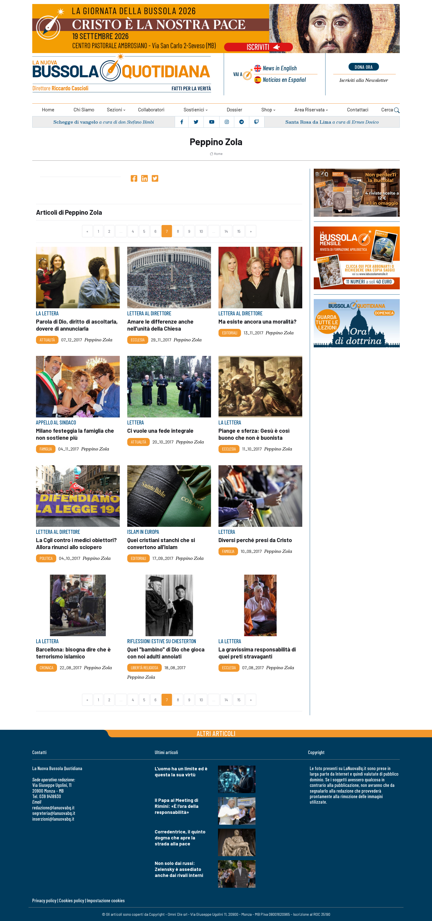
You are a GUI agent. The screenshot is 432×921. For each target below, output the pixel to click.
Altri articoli (216, 733)
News (280, 68)
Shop (267, 109)
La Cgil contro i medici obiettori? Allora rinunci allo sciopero (76, 543)
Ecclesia (137, 339)
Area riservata (309, 109)
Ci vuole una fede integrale (160, 430)
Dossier (234, 109)
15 (238, 231)
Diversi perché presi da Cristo (255, 539)
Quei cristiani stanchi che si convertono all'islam (161, 543)
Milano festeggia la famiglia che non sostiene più (75, 434)
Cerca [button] (387, 109)
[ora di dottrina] (357, 323)
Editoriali (229, 332)
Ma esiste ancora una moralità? (257, 321)
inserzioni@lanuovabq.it (53, 819)
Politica (46, 558)
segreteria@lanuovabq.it (53, 813)
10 (201, 231)
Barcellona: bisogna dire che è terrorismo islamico (73, 653)
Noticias (284, 79)
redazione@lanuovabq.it (53, 807)
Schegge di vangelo (75, 121)
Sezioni (114, 109)
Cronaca (46, 667)
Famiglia (46, 449)
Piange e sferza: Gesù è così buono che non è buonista (254, 434)
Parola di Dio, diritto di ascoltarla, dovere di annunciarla (77, 325)
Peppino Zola (98, 339)
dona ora (364, 67)
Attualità (47, 339)
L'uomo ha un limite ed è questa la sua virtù (181, 771)
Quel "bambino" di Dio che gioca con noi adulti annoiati (165, 653)
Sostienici (194, 109)
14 (226, 231)
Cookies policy (71, 900)
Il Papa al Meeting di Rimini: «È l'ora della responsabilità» (176, 806)
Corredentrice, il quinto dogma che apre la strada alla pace (180, 837)
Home (48, 109)
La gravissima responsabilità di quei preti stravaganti (257, 653)
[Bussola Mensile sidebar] (357, 257)
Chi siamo (84, 109)
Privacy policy (44, 900)
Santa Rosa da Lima (308, 121)
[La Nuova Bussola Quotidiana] (122, 74)
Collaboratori (151, 109)
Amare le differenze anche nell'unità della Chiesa (160, 325)
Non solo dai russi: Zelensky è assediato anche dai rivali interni (179, 869)
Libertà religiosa (144, 667)
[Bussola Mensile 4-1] (357, 193)
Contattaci (357, 109)
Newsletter (364, 80)
